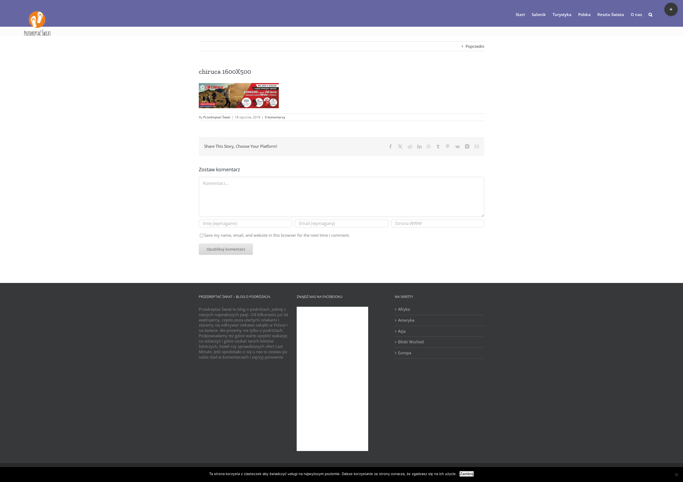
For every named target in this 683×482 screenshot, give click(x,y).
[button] (650, 14)
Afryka (404, 309)
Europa (404, 352)
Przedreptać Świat (216, 117)
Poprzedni (475, 46)
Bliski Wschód (411, 341)
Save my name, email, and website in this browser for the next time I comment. (277, 235)
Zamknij (466, 474)
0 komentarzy (275, 117)
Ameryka (406, 320)
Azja (402, 331)
